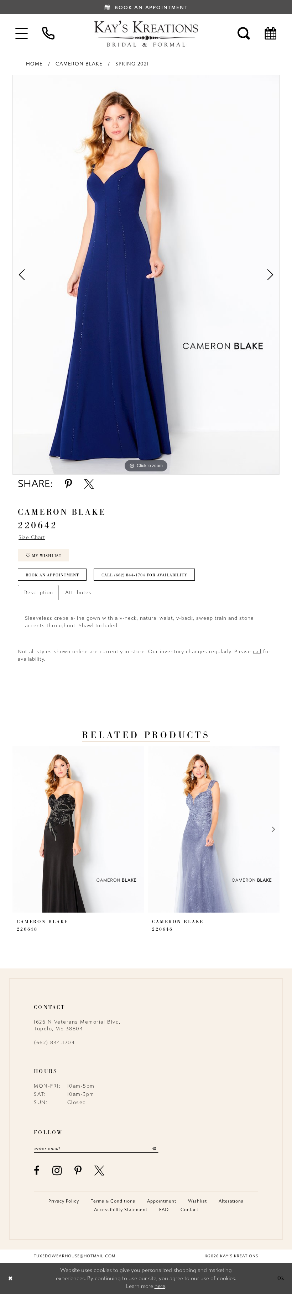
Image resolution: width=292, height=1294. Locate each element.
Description (38, 593)
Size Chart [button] (32, 537)
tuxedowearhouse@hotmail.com (74, 1256)
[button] (21, 33)
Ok (281, 1278)
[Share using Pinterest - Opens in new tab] (68, 484)
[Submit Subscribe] (154, 1148)
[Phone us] (48, 33)
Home (34, 64)
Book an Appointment (52, 574)
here (160, 1286)
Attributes (78, 593)
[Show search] (243, 33)
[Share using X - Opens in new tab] (89, 484)
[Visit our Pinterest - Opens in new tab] (78, 1171)
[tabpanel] (146, 274)
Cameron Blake (79, 64)
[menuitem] (21, 33)
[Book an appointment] (270, 33)
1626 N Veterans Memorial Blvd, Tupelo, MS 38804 (77, 1025)
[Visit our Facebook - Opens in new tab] (37, 1171)
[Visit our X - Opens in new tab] (99, 1171)
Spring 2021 (131, 64)
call (257, 652)
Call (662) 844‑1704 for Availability (144, 574)
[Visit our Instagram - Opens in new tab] (57, 1170)
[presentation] (78, 829)
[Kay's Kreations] (146, 33)
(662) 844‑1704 (54, 1043)
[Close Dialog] (10, 1278)
